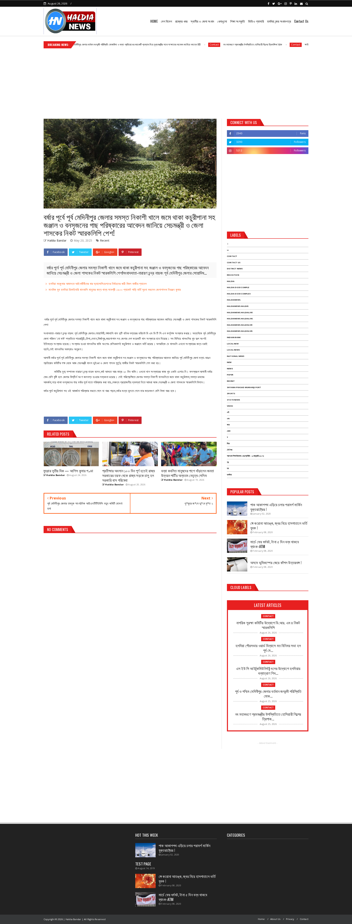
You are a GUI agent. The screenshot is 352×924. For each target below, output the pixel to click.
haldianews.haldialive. (240, 318)
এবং (228, 418)
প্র (228, 462)
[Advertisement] (176, 82)
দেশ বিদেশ (166, 21)
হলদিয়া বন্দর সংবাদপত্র (279, 21)
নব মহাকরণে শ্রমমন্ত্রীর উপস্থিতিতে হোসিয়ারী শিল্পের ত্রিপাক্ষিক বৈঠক (218, 44)
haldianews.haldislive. (240, 331)
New (229, 362)
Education (233, 275)
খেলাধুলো (222, 21)
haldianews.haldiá (238, 306)
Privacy (290, 919)
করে (228, 424)
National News (235, 356)
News (230, 368)
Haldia (230, 281)
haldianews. (234, 299)
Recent (104, 240)
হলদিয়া (229, 474)
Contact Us (301, 21)
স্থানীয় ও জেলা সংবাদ (202, 21)
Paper (230, 374)
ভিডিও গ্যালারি (256, 21)
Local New (233, 343)
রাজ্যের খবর (181, 21)
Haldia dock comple (238, 287)
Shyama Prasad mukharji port (244, 387)
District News (235, 268)
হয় (228, 468)
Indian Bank (234, 337)
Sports (231, 393)
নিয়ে (228, 443)
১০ (228, 250)
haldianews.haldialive (240, 312)
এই (228, 412)
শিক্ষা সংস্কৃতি (237, 21)
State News (233, 399)
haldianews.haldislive (239, 325)
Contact (179, 44)
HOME (154, 21)
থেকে (228, 431)
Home (261, 919)
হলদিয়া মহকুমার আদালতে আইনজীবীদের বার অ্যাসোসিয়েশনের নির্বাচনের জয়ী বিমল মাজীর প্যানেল (98, 284)
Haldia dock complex (239, 293)
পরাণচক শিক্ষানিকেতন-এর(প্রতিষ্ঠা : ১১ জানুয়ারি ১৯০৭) (245, 456)
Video (230, 406)
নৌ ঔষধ (229, 449)
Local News (233, 349)
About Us (275, 919)
